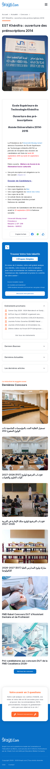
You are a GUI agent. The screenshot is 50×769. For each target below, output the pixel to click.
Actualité (14, 14)
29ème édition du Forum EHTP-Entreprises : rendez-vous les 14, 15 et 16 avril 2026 (25, 329)
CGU (3, 765)
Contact (11, 765)
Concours (24, 14)
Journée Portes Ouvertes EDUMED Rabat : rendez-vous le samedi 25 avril (24, 321)
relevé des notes (33, 192)
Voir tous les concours (25, 671)
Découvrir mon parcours (25, 714)
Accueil (5, 14)
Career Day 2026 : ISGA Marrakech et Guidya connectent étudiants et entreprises (26, 311)
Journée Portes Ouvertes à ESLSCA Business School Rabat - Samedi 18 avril (26, 318)
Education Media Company (35, 751)
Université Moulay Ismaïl (32, 143)
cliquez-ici (21, 175)
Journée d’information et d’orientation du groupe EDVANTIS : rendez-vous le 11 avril (24, 325)
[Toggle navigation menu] (46, 4)
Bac (27, 189)
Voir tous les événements (25, 335)
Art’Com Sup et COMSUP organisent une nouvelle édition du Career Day (24, 314)
